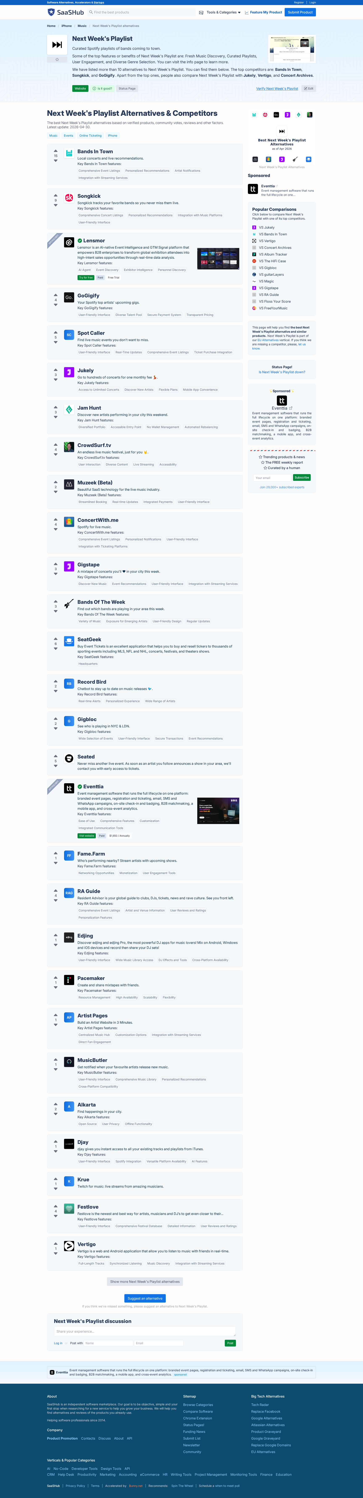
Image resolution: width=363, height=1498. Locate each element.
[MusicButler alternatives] (69, 1062)
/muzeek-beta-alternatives (71, 478)
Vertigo (264, 75)
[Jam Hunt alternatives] (69, 410)
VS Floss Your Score (274, 301)
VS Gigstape (268, 288)
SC (69, 335)
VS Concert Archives (274, 247)
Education (284, 1474)
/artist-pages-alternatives (70, 1011)
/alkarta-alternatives (66, 1100)
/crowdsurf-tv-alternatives (71, 440)
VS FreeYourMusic (273, 308)
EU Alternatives (268, 340)
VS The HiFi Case (272, 261)
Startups (99, 2)
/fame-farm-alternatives (69, 849)
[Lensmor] (69, 242)
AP (69, 1017)
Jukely (249, 75)
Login (312, 2)
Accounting (128, 1474)
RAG (69, 893)
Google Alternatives (266, 1418)
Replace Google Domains (271, 1445)
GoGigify (107, 75)
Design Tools (111, 1468)
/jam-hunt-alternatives (68, 403)
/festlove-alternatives (67, 1202)
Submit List (191, 1438)
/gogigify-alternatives (67, 291)
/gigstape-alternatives (68, 560)
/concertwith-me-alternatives (73, 515)
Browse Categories (198, 1405)
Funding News (194, 1431)
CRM (51, 1474)
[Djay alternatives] (69, 1144)
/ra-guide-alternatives (68, 886)
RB (69, 684)
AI (48, 1468)
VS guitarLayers (271, 274)
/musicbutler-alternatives (70, 1055)
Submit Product (300, 12)
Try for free (86, 277)
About (119, 1438)
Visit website (86, 835)
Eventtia (280, 408)
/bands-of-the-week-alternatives (76, 597)
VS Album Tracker (272, 254)
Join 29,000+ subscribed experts (282, 487)
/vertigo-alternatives (67, 1239)
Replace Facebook (265, 1411)
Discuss (105, 1438)
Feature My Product (265, 12)
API (129, 1438)
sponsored (180, 1374)
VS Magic (266, 281)
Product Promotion (62, 1438)
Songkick (80, 75)
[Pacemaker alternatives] (69, 980)
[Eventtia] (69, 788)
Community (192, 1452)
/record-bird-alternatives (70, 677)
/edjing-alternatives (66, 931)
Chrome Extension (197, 1418)
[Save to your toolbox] (57, 59)
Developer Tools (84, 1468)
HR (165, 1474)
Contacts (88, 1438)
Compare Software (198, 1411)
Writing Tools (181, 1474)
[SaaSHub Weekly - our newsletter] (201, 12)
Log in (58, 1343)
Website (80, 88)
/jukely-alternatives (65, 365)
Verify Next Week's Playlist (277, 88)
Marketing (108, 1474)
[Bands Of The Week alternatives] (69, 604)
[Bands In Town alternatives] (69, 153)
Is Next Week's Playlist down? (282, 372)
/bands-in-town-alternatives (73, 146)
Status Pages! (193, 1425)
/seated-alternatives (66, 752)
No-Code (61, 1468)
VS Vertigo (267, 241)
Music (53, 135)
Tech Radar (260, 1405)
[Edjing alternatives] (69, 937)
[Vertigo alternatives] (69, 1246)
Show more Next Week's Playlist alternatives (145, 1281)
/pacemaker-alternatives (70, 973)
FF (69, 855)
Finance (266, 1474)
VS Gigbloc (267, 268)
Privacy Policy (75, 1485)
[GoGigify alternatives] (69, 297)
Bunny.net (136, 1485)
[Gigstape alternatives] (69, 566)
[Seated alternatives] (69, 758)
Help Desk (66, 1474)
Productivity (87, 1474)
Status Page (127, 88)
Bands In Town (288, 69)
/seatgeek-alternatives (68, 634)
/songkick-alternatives (68, 191)
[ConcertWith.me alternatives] (69, 522)
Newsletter (191, 1445)
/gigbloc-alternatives (67, 714)
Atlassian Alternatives (268, 1425)
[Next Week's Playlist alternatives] (57, 45)
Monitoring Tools (243, 1474)
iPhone (112, 135)
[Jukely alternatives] (69, 372)
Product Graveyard (266, 1431)
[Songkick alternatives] (69, 198)
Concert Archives (297, 75)
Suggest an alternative (145, 1298)
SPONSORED (53, 239)
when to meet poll (227, 1485)
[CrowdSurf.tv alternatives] (69, 447)
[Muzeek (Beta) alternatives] (69, 484)
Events (68, 135)
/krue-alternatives (64, 1174)
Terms (95, 1485)
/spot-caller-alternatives (69, 328)
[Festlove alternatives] (69, 1209)
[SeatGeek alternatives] (69, 641)
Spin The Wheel (182, 1485)
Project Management (211, 1474)
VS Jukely (266, 227)
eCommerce (149, 1474)
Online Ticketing (90, 135)
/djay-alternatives (64, 1137)
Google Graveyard (265, 1438)
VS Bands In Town (272, 234)
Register (299, 2)
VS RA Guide (268, 295)
